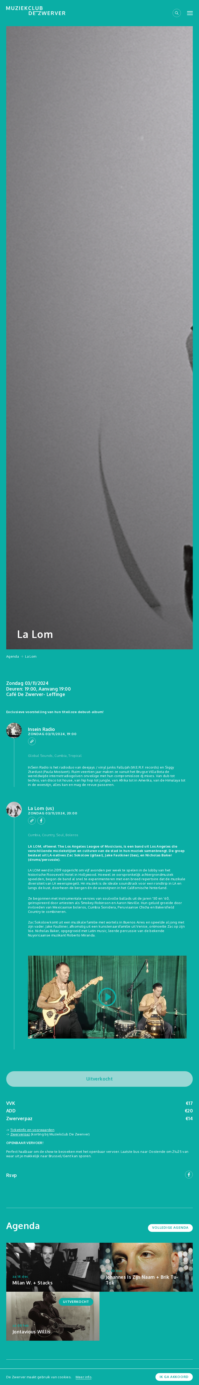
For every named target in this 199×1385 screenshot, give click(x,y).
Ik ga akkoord (174, 1377)
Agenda (12, 656)
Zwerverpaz (20, 1134)
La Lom (30, 656)
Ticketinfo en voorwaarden (32, 1130)
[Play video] (107, 997)
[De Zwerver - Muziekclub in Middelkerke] (35, 10)
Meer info (83, 1377)
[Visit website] (32, 741)
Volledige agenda (170, 1227)
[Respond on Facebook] (41, 821)
